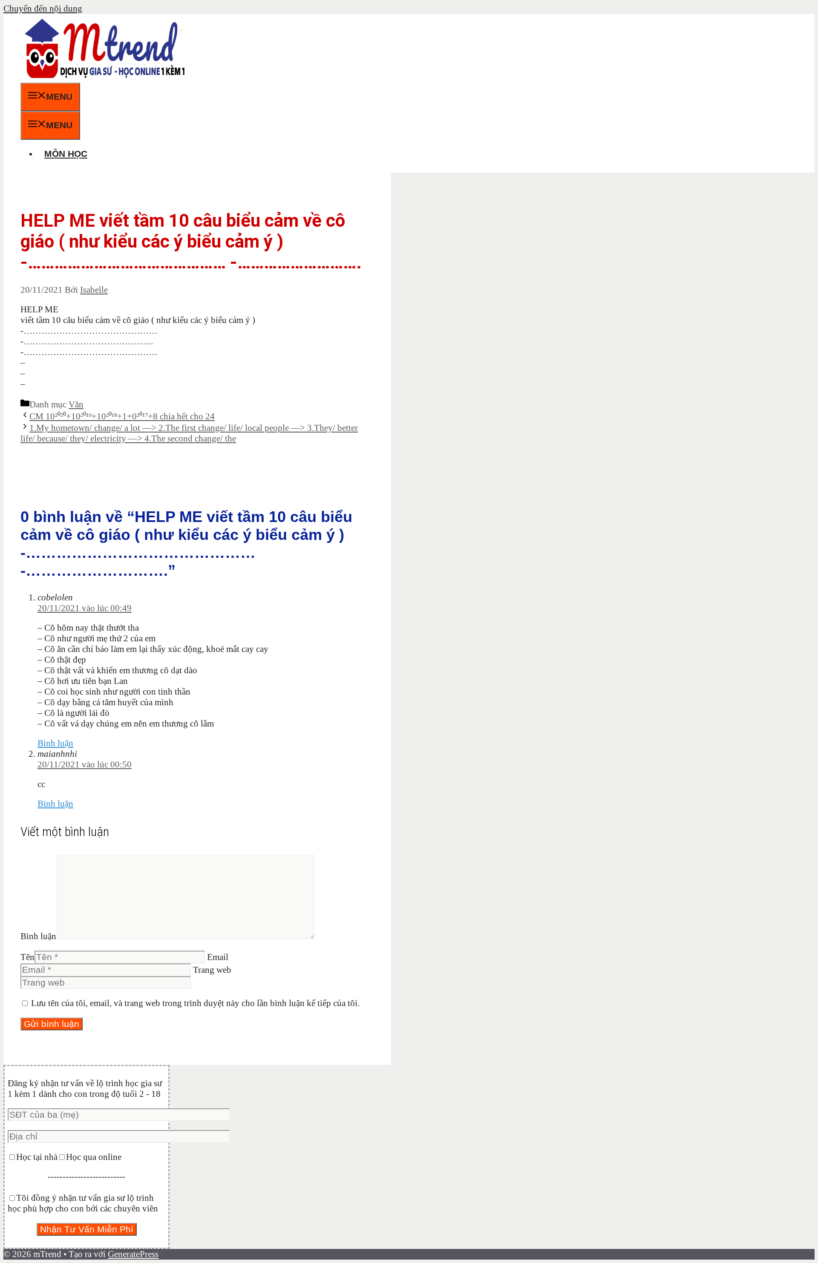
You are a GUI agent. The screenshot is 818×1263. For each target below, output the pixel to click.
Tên (27, 957)
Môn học (65, 154)
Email (217, 957)
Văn (76, 404)
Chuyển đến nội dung (42, 8)
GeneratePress (133, 1254)
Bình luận (55, 743)
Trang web (212, 970)
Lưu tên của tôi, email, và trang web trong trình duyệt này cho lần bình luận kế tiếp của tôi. (195, 1003)
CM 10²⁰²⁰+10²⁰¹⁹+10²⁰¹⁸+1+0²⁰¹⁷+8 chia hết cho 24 (122, 416)
